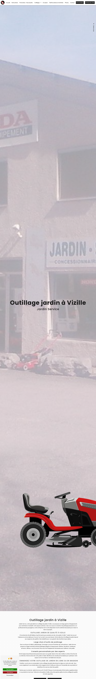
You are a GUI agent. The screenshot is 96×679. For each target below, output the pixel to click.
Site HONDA (79, 2)
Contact (72, 2)
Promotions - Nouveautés (26, 2)
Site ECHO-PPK (89, 2)
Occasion (45, 2)
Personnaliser (10, 675)
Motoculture (15, 2)
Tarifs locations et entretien (56, 2)
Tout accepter (10, 669)
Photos (67, 2)
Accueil (8, 2)
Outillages (37, 2)
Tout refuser (10, 672)
